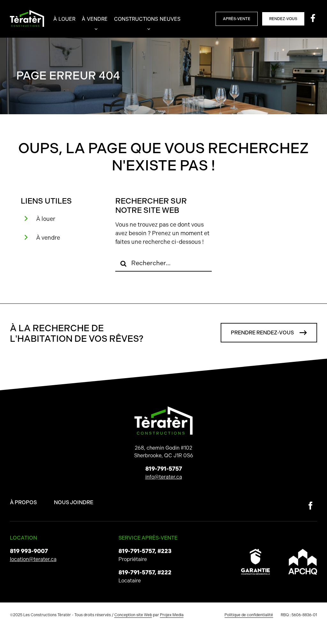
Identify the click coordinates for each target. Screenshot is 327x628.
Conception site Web (133, 615)
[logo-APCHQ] (302, 551)
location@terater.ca (33, 559)
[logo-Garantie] (255, 551)
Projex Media (172, 615)
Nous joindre (73, 502)
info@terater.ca (163, 477)
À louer (45, 218)
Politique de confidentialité (248, 615)
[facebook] (310, 505)
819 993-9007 (29, 551)
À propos (23, 502)
